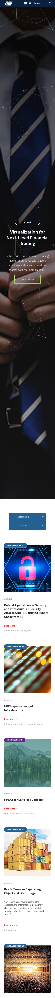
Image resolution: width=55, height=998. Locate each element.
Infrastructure (23, 516)
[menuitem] (23, 525)
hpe (29, 630)
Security (22, 630)
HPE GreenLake (11, 813)
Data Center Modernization (31, 724)
